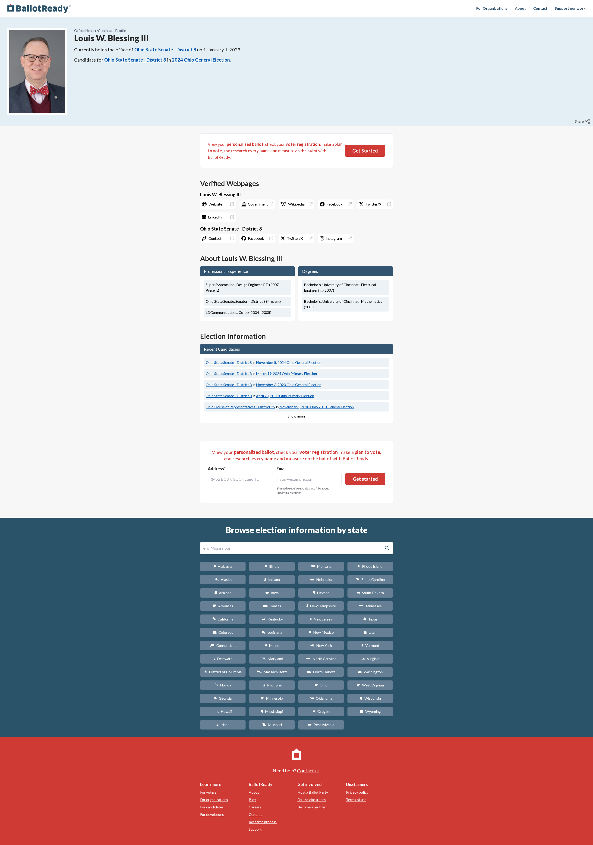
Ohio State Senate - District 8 (165, 49)
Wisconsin (370, 698)
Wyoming (370, 711)
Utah (370, 632)
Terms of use (356, 799)
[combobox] (240, 479)
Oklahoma (321, 698)
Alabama (223, 566)
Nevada (321, 592)
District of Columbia (223, 672)
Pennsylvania (321, 724)
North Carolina (321, 658)
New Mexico (321, 632)
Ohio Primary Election (286, 373)
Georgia (223, 698)
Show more (296, 416)
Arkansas (223, 606)
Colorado (222, 632)
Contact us (308, 770)
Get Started (365, 150)
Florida (222, 685)
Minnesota (272, 698)
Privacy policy (357, 792)
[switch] (583, 121)
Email (282, 468)
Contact (540, 8)
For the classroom (311, 799)
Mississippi (272, 711)
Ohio (321, 685)
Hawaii (223, 711)
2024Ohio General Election (201, 59)
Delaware (223, 658)
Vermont (370, 645)
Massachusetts (271, 672)
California (223, 619)
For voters (208, 792)
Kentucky (272, 619)
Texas (370, 619)
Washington (370, 672)
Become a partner (311, 807)
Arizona (222, 592)
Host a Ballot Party (312, 792)
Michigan (272, 685)
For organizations (214, 799)
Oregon (321, 711)
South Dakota (370, 592)
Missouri (272, 724)
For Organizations (492, 8)
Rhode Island (370, 566)
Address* (217, 468)
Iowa (272, 592)
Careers (255, 807)
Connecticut (223, 645)
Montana (321, 566)
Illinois (272, 566)
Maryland (272, 658)
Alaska (223, 579)
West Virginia (370, 685)
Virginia (370, 658)
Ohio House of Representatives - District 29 (240, 407)
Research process (263, 822)
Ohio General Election (288, 362)
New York (321, 645)
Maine (272, 645)
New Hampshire (321, 606)
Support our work (570, 8)
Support (255, 829)
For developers (212, 814)
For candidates (212, 807)
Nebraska (321, 579)
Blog (252, 799)
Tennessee (370, 606)
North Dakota (321, 672)
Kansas (272, 606)
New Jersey (321, 619)
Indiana (272, 579)
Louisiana (272, 632)
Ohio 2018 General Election (316, 407)
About (520, 8)
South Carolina (370, 579)
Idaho (223, 724)
